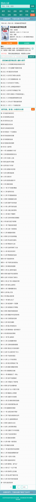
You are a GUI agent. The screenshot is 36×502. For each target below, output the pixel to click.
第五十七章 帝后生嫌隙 (7, 322)
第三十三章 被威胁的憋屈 (8, 232)
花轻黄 (16, 30)
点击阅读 (26, 43)
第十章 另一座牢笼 (6, 147)
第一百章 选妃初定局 (7, 482)
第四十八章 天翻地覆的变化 (9, 288)
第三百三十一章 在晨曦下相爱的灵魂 (11, 68)
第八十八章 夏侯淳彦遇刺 (8, 438)
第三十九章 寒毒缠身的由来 (9, 255)
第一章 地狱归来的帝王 (7, 113)
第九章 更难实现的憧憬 (7, 143)
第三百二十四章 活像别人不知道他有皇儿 (12, 94)
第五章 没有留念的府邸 (7, 128)
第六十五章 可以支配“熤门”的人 (10, 352)
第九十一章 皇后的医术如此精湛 (10, 449)
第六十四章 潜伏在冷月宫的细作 (10, 348)
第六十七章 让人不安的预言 (9, 359)
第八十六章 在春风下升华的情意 (10, 430)
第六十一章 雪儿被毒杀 (7, 337)
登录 (32, 15)
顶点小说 (5, 3)
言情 (9, 15)
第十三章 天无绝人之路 (7, 158)
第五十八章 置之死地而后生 (9, 326)
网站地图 (18, 499)
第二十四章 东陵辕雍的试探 (9, 199)
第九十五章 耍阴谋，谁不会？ (9, 464)
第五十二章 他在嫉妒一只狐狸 (9, 303)
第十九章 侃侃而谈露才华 (8, 180)
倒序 (33, 109)
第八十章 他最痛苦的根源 (8, 408)
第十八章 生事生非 (6, 177)
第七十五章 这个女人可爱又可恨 (10, 389)
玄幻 (9, 11)
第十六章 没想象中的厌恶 (8, 169)
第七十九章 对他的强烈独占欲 (9, 404)
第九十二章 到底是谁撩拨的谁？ (10, 453)
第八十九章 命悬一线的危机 (9, 441)
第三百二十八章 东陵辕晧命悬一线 (10, 79)
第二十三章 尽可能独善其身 (9, 195)
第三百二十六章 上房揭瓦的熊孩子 (10, 86)
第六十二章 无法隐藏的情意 (9, 341)
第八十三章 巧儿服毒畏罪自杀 (9, 419)
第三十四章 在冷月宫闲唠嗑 (9, 236)
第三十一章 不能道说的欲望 (9, 225)
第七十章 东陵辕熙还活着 (8, 371)
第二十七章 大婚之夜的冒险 (9, 210)
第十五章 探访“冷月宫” (7, 165)
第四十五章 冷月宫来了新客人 (9, 277)
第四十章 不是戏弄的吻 (7, 259)
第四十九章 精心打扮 (7, 292)
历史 (26, 11)
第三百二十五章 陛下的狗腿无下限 (10, 90)
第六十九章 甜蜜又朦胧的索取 (9, 367)
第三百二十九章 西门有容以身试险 (10, 75)
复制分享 (31, 57)
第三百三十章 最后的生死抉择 (9, 72)
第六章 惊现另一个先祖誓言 (9, 132)
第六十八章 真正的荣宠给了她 (9, 363)
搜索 (32, 6)
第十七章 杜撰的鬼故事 (7, 173)
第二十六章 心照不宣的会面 (9, 206)
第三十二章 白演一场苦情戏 (9, 229)
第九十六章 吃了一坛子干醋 (9, 468)
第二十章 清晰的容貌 (7, 184)
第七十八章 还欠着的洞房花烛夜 (10, 400)
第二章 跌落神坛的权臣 (7, 117)
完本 (26, 15)
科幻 (3, 15)
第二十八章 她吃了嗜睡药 (8, 214)
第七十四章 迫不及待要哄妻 (9, 385)
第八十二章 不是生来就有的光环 (10, 415)
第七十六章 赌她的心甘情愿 (9, 393)
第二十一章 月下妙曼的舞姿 (9, 188)
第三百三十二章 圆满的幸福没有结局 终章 (13, 64)
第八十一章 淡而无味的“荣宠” (9, 412)
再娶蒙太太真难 (25, 53)
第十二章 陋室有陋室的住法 (9, 154)
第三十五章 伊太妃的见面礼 (9, 240)
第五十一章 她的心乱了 (7, 300)
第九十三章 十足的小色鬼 (8, 456)
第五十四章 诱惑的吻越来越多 (9, 311)
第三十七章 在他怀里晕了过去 (9, 247)
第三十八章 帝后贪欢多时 (8, 251)
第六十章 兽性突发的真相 (8, 333)
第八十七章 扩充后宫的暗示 (9, 434)
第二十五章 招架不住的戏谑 (9, 203)
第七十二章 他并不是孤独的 (9, 378)
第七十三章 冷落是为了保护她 (9, 382)
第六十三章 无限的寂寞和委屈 (9, 344)
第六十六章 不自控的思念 (8, 356)
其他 (15, 15)
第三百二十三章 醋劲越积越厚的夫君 (11, 98)
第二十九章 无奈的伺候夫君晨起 (10, 218)
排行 (20, 15)
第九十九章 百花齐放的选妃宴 (9, 479)
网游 (32, 11)
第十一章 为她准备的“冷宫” (8, 150)
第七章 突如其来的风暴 (7, 135)
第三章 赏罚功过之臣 (7, 121)
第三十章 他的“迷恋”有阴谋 (8, 221)
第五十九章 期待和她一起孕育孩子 (10, 329)
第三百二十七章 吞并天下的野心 (10, 83)
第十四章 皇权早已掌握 (7, 162)
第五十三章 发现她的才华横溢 (9, 307)
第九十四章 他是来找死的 (8, 460)
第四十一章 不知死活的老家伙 (9, 262)
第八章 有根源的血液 (7, 139)
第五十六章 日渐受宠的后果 (9, 318)
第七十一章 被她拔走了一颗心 (9, 374)
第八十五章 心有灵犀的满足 (9, 426)
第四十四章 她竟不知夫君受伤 (9, 274)
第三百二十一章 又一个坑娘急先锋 (10, 105)
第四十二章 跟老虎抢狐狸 (8, 266)
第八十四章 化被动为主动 (8, 423)
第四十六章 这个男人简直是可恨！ (10, 281)
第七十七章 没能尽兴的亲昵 (9, 397)
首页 (3, 11)
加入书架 (9, 43)
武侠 (15, 11)
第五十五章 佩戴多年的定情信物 (10, 315)
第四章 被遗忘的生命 (7, 124)
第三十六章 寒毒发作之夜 (8, 244)
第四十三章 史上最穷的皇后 (9, 270)
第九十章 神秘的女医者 (7, 445)
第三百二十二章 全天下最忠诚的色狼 (11, 101)
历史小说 (10, 23)
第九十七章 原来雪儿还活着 (9, 471)
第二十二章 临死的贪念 (7, 191)
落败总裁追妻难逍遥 (14, 53)
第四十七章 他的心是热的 (8, 285)
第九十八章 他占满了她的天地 (9, 475)
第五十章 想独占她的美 (7, 296)
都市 (20, 11)
